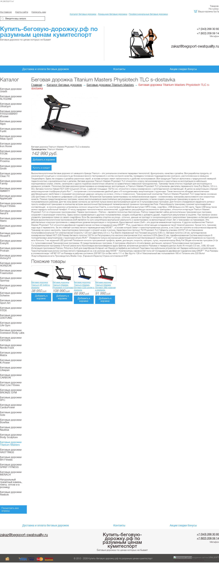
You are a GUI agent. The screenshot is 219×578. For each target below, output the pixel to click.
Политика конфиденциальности (189, 560)
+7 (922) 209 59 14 (208, 33)
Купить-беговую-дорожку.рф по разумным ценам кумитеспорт (122, 540)
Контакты (119, 69)
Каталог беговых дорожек (83, 14)
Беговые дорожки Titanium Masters (110, 85)
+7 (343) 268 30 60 (208, 28)
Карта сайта (21, 12)
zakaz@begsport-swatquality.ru (195, 46)
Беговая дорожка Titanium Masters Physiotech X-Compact (63, 285)
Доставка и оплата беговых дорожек (45, 69)
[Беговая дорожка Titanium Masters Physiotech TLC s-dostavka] (64, 137)
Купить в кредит (41, 167)
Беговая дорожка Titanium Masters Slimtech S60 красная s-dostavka (105, 286)
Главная (36, 85)
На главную (6, 12)
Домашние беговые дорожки (112, 14)
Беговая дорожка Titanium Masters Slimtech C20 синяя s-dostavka (84, 286)
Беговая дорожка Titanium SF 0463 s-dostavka (40, 285)
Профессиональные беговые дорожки (148, 14)
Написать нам (39, 12)
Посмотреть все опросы (10, 509)
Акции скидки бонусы (183, 69)
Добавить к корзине (44, 159)
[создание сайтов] (183, 557)
